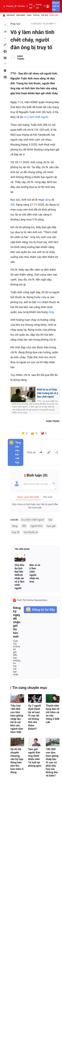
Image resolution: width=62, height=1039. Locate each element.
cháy (51, 312)
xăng (47, 199)
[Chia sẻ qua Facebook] (40, 452)
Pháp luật (54, 15)
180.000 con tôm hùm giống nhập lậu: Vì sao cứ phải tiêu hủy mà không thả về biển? (52, 762)
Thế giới (44, 15)
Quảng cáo (38, 6)
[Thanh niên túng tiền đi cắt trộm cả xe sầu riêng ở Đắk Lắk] (53, 698)
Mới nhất (11, 15)
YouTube (21, 6)
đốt (12, 204)
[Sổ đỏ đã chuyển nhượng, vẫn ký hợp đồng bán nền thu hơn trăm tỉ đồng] (17, 742)
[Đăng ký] (40, 609)
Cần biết (30, 6)
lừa (50, 519)
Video (29, 15)
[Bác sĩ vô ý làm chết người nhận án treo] (34, 558)
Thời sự (36, 15)
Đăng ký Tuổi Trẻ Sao (55, 6)
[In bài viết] (5, 77)
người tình (36, 526)
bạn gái (51, 526)
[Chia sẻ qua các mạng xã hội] (56, 452)
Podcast (9, 6)
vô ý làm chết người (36, 117)
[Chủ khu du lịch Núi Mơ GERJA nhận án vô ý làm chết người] (20, 558)
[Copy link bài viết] (48, 452)
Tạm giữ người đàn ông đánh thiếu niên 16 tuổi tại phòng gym (34, 757)
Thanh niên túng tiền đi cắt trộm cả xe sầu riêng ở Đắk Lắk (52, 714)
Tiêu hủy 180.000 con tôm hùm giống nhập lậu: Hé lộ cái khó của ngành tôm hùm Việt (16, 719)
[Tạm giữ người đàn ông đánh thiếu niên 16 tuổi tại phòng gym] (35, 742)
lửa (39, 302)
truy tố (15, 532)
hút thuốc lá (31, 532)
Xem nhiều (20, 15)
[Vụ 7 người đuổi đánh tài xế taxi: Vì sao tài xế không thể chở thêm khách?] (35, 698)
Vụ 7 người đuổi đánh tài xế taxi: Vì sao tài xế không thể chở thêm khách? (34, 717)
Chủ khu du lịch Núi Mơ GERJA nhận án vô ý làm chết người (19, 576)
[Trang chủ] (3, 15)
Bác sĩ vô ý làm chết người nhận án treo (34, 573)
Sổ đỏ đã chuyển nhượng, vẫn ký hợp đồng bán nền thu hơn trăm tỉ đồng (16, 761)
